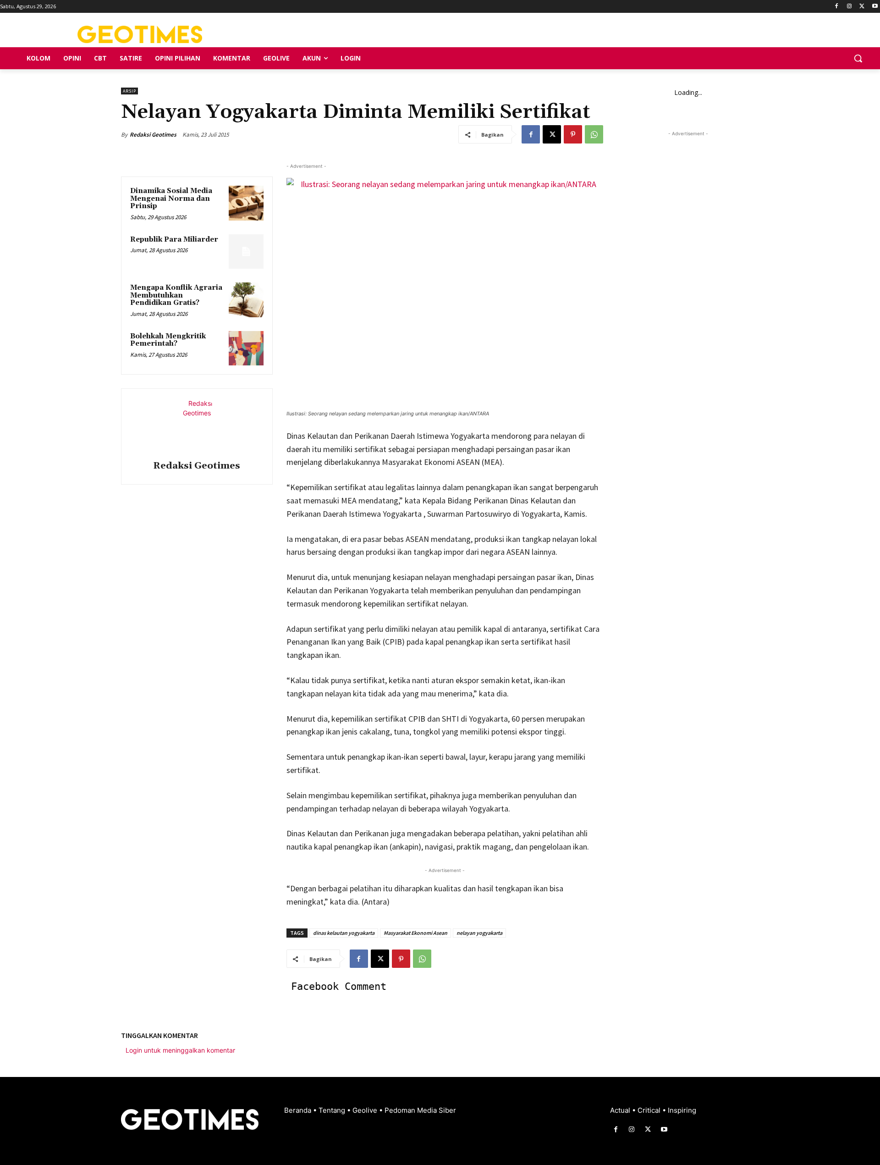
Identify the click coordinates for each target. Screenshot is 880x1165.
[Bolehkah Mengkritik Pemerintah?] (246, 348)
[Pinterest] (573, 134)
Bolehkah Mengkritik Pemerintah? (168, 340)
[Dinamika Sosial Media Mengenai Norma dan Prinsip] (246, 203)
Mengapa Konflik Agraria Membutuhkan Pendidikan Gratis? (176, 295)
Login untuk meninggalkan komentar (180, 1050)
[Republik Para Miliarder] (246, 251)
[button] (858, 58)
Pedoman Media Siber (420, 1110)
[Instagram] (849, 6)
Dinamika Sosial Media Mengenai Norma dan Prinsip (171, 198)
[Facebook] (836, 6)
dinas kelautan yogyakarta (343, 932)
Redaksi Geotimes (153, 134)
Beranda (298, 1110)
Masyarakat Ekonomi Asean (415, 932)
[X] (862, 6)
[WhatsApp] (594, 134)
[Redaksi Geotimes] (196, 425)
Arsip (129, 91)
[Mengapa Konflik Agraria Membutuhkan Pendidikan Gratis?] (246, 299)
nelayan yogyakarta (479, 932)
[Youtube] (874, 6)
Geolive (365, 1110)
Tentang (333, 1110)
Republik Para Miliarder (174, 239)
